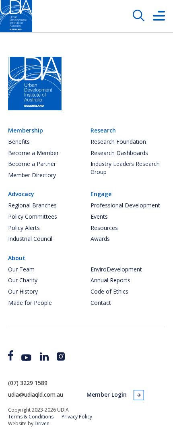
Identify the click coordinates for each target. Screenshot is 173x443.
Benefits (19, 141)
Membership (25, 130)
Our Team (21, 269)
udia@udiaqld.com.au (35, 394)
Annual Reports (110, 280)
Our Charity (22, 280)
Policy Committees (32, 216)
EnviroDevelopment (116, 269)
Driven (42, 423)
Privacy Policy (77, 416)
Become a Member (33, 153)
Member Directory (32, 175)
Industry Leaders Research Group (125, 168)
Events (99, 216)
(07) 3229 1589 (27, 383)
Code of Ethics (109, 291)
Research (103, 130)
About (16, 258)
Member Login (106, 394)
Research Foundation (118, 141)
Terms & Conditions (31, 416)
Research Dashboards (119, 153)
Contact (101, 302)
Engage (101, 194)
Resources (104, 228)
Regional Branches (32, 205)
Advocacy (21, 194)
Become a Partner (32, 164)
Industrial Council (30, 238)
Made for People (30, 302)
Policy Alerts (24, 228)
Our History (23, 291)
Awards (100, 238)
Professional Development (125, 205)
